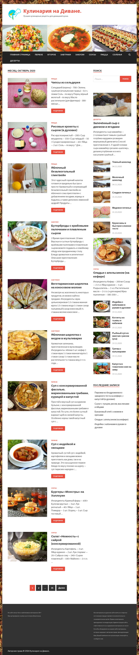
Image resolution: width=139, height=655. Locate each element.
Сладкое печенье (121, 192)
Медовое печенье (121, 207)
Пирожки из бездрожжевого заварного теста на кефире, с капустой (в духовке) (109, 395)
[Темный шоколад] (101, 171)
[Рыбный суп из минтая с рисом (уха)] (101, 342)
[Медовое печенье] (101, 217)
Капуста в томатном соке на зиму (121, 367)
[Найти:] (112, 79)
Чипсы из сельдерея (65, 82)
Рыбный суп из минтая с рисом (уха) (120, 336)
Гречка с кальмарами (119, 350)
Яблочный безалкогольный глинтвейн (63, 171)
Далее (61, 588)
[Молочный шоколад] (101, 186)
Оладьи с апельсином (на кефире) (111, 419)
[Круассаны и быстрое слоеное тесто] (101, 232)
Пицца (104, 55)
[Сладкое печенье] (101, 202)
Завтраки (66, 55)
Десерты (15, 61)
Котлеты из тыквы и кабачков (118, 320)
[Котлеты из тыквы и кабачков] (101, 327)
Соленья (117, 55)
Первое (39, 55)
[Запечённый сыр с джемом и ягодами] (112, 117)
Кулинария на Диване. (52, 11)
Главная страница (20, 55)
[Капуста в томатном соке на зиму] (101, 373)
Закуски (79, 55)
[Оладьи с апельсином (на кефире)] (112, 266)
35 (52, 588)
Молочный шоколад (118, 178)
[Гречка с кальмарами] (101, 358)
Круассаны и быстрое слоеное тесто (121, 226)
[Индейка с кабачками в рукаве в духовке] (101, 311)
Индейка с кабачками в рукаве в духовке (121, 305)
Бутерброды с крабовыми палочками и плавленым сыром (69, 229)
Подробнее (58, 111)
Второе (52, 55)
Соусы (92, 55)
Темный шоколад (121, 162)
